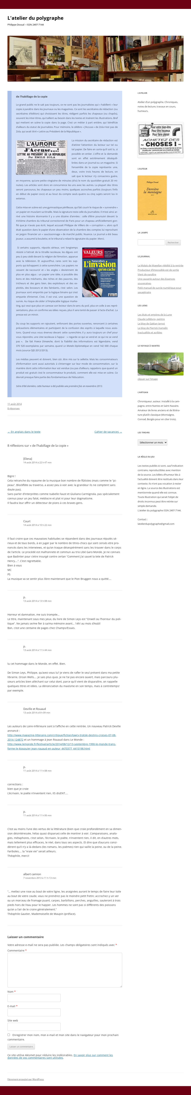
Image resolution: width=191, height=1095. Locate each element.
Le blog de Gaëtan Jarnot (151, 323)
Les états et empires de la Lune (155, 314)
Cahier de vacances (108, 431)
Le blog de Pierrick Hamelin (153, 328)
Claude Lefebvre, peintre (151, 319)
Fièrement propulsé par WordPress (25, 1079)
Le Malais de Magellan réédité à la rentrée (160, 265)
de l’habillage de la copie (31, 96)
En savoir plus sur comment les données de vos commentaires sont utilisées (60, 1056)
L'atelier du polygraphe (35, 18)
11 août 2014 (14, 404)
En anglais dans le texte (23, 431)
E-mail (12, 1006)
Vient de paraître (147, 274)
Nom (11, 991)
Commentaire (17, 950)
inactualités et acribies (150, 332)
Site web (12, 1020)
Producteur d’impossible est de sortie (158, 270)
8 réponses (13, 408)
